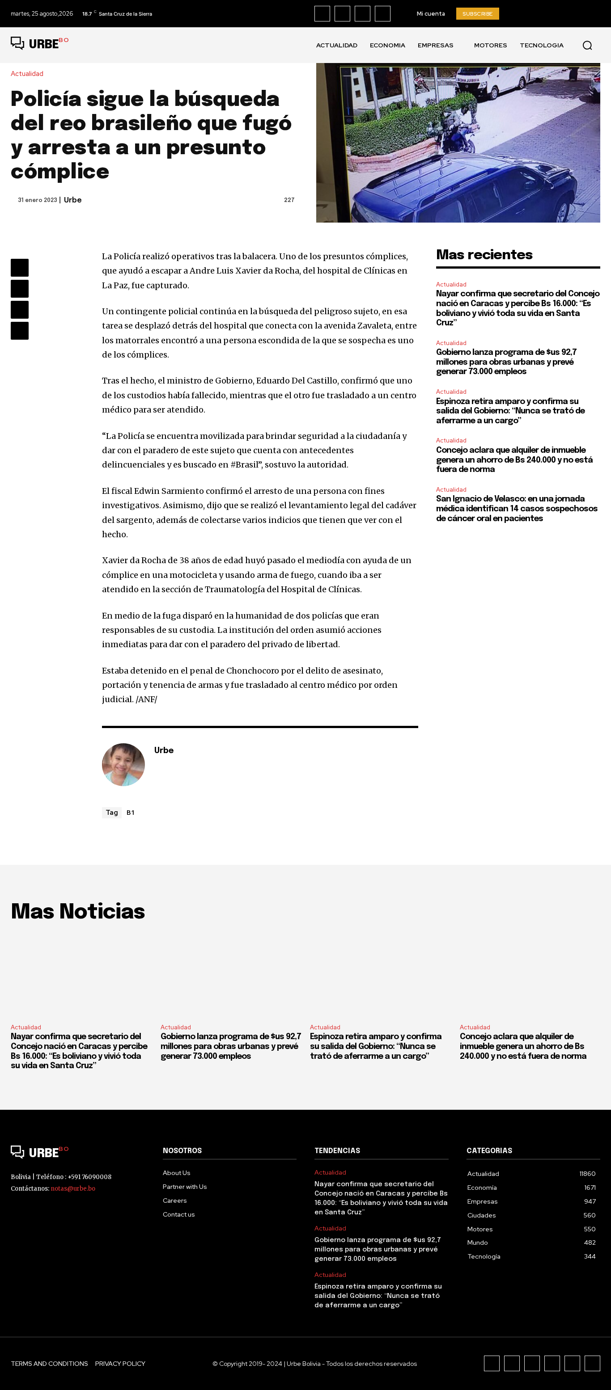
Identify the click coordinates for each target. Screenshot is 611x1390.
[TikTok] (362, 13)
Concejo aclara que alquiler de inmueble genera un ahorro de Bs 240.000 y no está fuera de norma (514, 460)
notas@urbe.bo (73, 1188)
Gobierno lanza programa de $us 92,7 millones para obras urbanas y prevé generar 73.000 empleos (506, 362)
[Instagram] (342, 13)
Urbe (73, 200)
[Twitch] (552, 1363)
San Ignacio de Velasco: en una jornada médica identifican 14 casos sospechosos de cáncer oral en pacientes (517, 508)
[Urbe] (123, 764)
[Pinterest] (20, 310)
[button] (587, 45)
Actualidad (27, 74)
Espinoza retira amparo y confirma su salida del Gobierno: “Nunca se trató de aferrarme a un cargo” (510, 411)
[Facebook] (322, 13)
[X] (382, 13)
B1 (131, 812)
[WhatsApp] (20, 331)
